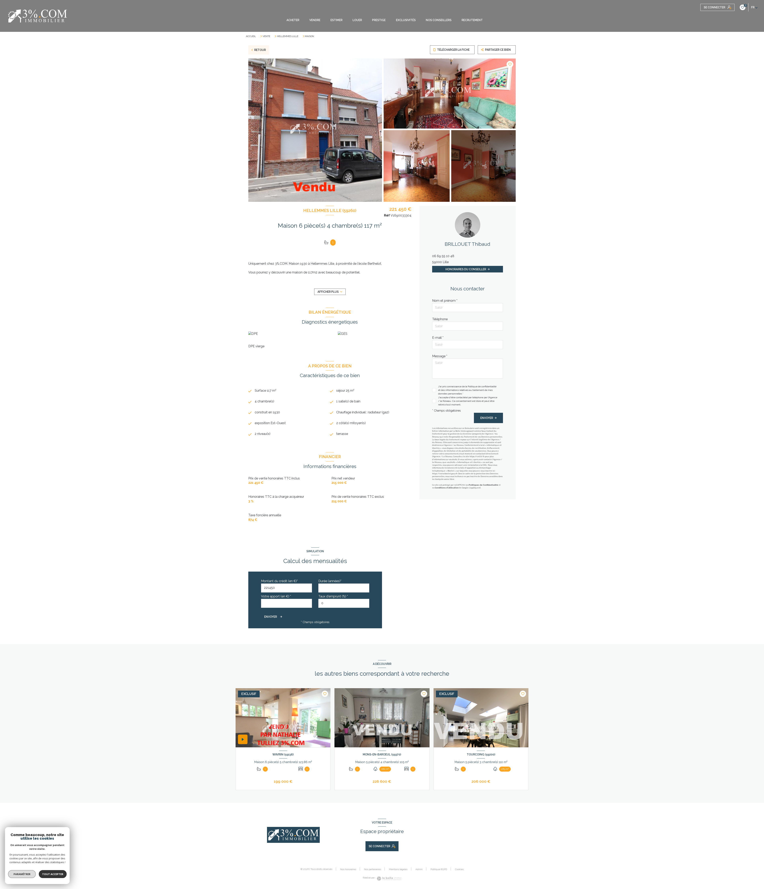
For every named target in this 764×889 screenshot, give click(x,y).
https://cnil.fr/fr (477, 456)
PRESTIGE (379, 20)
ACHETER (292, 20)
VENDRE (314, 20)
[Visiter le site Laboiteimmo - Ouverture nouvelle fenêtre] (388, 878)
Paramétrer (22, 874)
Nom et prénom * (444, 301)
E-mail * (437, 338)
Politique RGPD (439, 869)
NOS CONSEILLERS (438, 20)
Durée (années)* (329, 581)
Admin (419, 869)
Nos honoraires (348, 869)
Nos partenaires (372, 869)
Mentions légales (398, 869)
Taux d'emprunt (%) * (333, 596)
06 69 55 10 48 (443, 256)
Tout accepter (52, 874)
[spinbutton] (343, 603)
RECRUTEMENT (472, 20)
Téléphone (440, 319)
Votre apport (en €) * (276, 596)
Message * (439, 356)
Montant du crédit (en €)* (279, 581)
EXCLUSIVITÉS (406, 20)
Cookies (459, 869)
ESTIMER (336, 20)
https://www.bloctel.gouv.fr (444, 473)
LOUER (357, 20)
